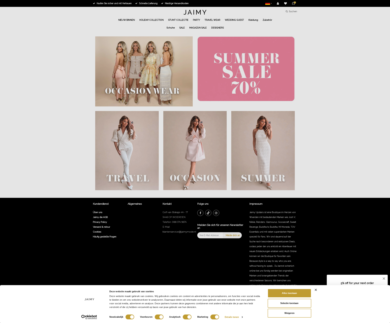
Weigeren (289, 313)
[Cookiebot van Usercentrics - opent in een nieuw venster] (89, 317)
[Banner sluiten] (316, 290)
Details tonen (232, 317)
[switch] (159, 316)
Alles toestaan (289, 293)
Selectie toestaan (289, 303)
